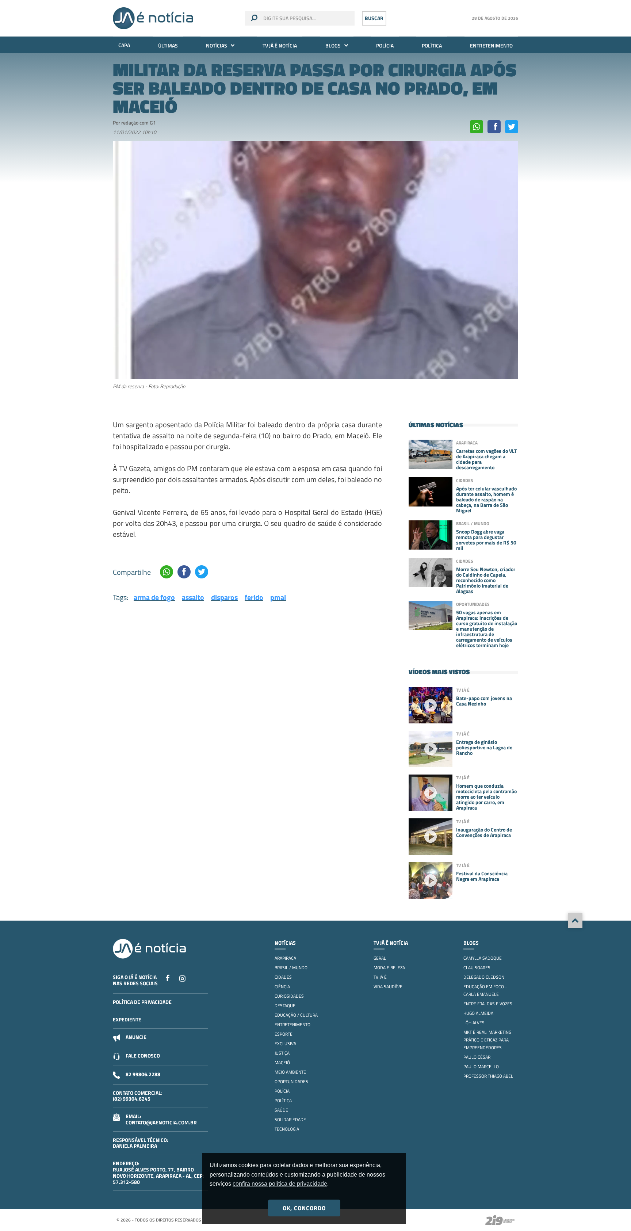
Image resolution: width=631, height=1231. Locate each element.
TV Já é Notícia (280, 45)
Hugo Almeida (478, 1013)
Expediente (127, 1019)
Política (432, 45)
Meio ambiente (290, 1071)
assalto (193, 597)
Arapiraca (285, 958)
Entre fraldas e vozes (487, 1003)
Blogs (333, 45)
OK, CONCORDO (304, 1208)
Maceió (282, 1062)
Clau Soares (476, 967)
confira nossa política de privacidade (280, 1184)
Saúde (281, 1109)
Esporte (283, 1034)
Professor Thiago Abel (488, 1076)
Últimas (168, 45)
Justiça (282, 1053)
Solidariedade (290, 1119)
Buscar (374, 18)
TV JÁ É (380, 977)
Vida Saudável (389, 986)
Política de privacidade (142, 1002)
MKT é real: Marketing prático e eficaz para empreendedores (487, 1040)
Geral (380, 958)
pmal (278, 597)
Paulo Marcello (481, 1066)
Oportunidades (291, 1081)
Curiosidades (289, 996)
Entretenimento (491, 45)
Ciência (282, 986)
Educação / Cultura (296, 1015)
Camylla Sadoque (482, 958)
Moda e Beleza (389, 967)
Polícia (385, 45)
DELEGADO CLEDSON (483, 977)
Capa (124, 45)
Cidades (283, 977)
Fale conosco (143, 1055)
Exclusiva (285, 1043)
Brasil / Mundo (291, 967)
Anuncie (136, 1037)
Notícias (216, 45)
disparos (224, 597)
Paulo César (476, 1057)
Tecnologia (287, 1128)
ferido (254, 597)
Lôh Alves (474, 1022)
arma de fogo (154, 597)
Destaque (285, 1005)
